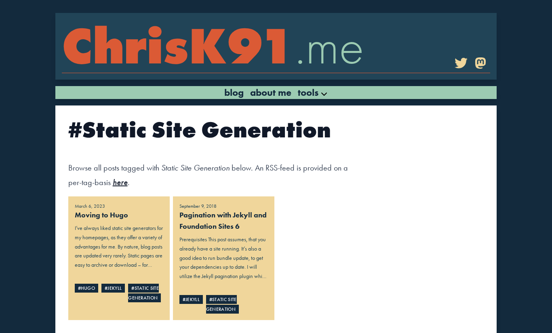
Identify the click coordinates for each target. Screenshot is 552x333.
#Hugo (86, 288)
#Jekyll (113, 288)
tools (309, 92)
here (120, 182)
